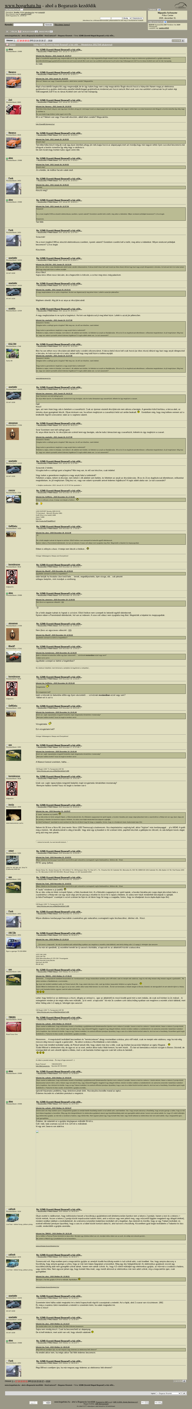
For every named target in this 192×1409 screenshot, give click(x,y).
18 (21, 40)
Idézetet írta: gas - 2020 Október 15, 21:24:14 (52, 939)
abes (11, 49)
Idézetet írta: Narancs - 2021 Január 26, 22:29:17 (53, 56)
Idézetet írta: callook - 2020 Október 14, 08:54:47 (53, 1108)
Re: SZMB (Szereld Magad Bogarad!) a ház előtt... (59, 50)
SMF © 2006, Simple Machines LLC (125, 1402)
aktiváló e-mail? (26, 14)
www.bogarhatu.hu (23, 5)
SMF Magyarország (102, 1404)
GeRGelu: (13, 526)
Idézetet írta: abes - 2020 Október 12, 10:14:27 (53, 1324)
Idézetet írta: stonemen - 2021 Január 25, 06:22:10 (54, 393)
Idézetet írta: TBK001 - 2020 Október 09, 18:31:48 (54, 1233)
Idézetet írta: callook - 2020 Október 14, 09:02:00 (53, 1024)
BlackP (12, 646)
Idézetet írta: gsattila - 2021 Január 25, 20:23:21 (53, 290)
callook (12, 1209)
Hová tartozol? (50, 36)
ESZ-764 (12, 344)
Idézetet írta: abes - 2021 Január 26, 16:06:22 (52, 185)
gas (10, 745)
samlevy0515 (164, 28)
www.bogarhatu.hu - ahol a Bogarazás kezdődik (24, 36)
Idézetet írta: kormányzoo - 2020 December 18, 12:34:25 (56, 653)
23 (35, 40)
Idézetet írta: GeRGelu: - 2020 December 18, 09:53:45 (55, 683)
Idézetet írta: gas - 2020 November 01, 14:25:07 (53, 811)
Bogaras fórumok (65, 36)
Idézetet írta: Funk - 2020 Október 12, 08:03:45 (53, 1347)
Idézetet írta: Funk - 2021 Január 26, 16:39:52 (52, 139)
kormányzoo (14, 564)
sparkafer (13, 258)
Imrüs (11, 804)
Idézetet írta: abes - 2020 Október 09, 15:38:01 (53, 1276)
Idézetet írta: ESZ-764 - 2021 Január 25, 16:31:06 (53, 264)
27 (45, 40)
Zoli (10, 100)
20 (26, 40)
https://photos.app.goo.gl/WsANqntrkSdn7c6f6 (53, 771)
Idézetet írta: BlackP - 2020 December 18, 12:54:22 (54, 571)
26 (42, 40)
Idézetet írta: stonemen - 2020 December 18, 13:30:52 (55, 599)
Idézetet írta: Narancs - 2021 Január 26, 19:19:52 (53, 106)
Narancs (12, 72)
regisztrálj (41, 12)
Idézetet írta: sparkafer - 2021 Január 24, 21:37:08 (54, 320)
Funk (11, 178)
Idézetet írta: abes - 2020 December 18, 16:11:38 (53, 533)
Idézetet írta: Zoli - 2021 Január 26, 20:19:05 (52, 78)
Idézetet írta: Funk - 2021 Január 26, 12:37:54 (52, 206)
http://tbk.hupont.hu (43, 1066)
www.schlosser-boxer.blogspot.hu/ (47, 1246)
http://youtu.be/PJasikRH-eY (46, 521)
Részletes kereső (62, 25)
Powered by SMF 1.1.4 (104, 1402)
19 (23, 40)
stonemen (13, 423)
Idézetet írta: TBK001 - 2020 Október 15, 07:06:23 (54, 976)
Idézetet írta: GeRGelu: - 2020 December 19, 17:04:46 (55, 497)
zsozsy (12, 490)
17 (18, 40)
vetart (11, 851)
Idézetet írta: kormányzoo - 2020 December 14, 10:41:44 (56, 712)
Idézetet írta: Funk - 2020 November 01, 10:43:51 (53, 857)
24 (37, 40)
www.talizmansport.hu (43, 378)
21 (28, 40)
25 (40, 40)
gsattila (12, 308)
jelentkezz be (29, 12)
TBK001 (12, 1017)
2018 (50, 40)
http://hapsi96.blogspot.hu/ (45, 124)
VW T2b (12, 933)
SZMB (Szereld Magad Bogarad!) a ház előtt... (97, 36)
